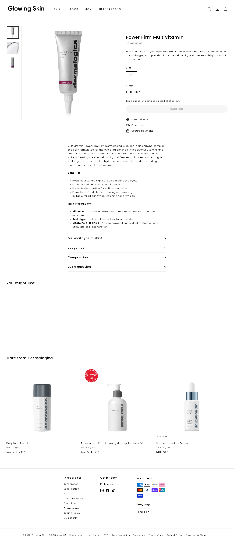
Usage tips (76, 248)
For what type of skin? (85, 238)
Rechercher (71, 484)
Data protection (74, 498)
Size (128, 68)
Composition (78, 257)
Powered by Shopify (197, 535)
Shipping (147, 101)
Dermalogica (134, 43)
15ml (131, 74)
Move (89, 9)
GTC (66, 493)
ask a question (79, 267)
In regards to (110, 9)
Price (129, 85)
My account (71, 517)
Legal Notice (71, 488)
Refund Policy (72, 513)
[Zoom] (68, 73)
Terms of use (72, 508)
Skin (57, 9)
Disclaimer (70, 503)
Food (74, 9)
